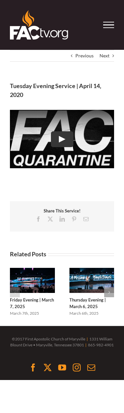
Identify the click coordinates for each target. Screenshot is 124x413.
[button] (15, 292)
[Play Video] (62, 139)
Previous (84, 55)
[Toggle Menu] (109, 25)
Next (104, 55)
